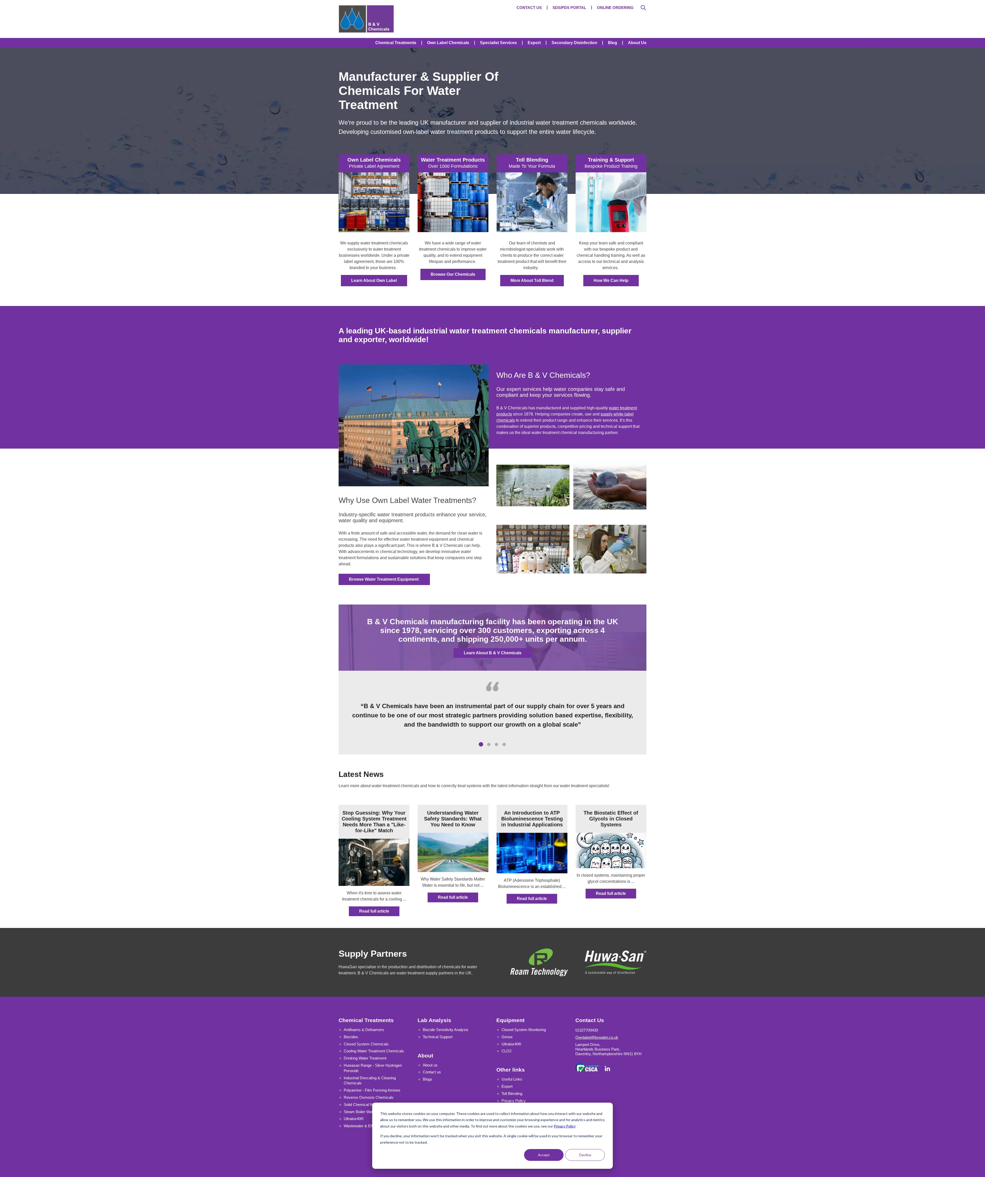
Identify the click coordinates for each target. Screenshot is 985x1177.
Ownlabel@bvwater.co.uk (596, 1037)
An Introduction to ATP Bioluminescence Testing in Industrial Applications (532, 818)
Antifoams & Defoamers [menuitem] (364, 1029)
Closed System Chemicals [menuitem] (366, 1044)
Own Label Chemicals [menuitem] (448, 43)
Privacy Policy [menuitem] (513, 1101)
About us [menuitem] (430, 1065)
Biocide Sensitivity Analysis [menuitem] (445, 1029)
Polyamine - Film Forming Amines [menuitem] (372, 1090)
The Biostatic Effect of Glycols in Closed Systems (611, 818)
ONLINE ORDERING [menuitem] (615, 7)
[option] (492, 715)
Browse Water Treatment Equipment (384, 579)
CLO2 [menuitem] (506, 1051)
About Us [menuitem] (637, 43)
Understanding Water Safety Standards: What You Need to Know (453, 818)
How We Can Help (611, 280)
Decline (585, 1155)
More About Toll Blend (532, 280)
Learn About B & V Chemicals (492, 653)
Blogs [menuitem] (427, 1079)
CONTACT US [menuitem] (529, 7)
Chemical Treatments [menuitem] (395, 43)
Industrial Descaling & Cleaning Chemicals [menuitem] (370, 1080)
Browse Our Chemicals (453, 274)
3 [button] (500, 748)
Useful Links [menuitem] (511, 1079)
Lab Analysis (434, 1020)
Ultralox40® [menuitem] (511, 1044)
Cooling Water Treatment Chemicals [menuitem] (374, 1051)
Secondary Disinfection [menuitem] (574, 43)
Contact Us (589, 1020)
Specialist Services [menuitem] (498, 43)
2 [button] (492, 748)
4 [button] (507, 748)
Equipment (510, 1020)
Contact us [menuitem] (432, 1072)
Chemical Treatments (366, 1020)
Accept (544, 1155)
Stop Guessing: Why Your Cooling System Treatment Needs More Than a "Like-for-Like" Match (374, 821)
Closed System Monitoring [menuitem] (523, 1029)
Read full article (374, 911)
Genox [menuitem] (507, 1037)
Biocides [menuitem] (351, 1037)
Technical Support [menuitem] (437, 1037)
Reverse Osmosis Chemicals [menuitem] (368, 1097)
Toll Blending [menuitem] (511, 1093)
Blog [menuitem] (612, 43)
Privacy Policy (565, 1126)
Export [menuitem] (534, 43)
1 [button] (484, 748)
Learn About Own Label (374, 280)
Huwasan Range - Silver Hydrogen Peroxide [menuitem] (373, 1068)
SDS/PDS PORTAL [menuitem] (569, 7)
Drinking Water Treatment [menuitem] (365, 1058)
